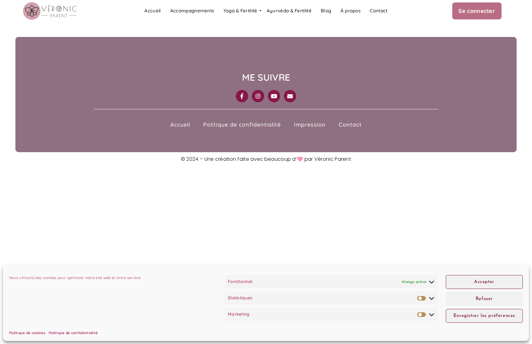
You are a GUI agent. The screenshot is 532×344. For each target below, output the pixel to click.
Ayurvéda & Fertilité (289, 11)
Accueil (152, 11)
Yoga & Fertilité (240, 11)
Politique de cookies (27, 332)
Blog (326, 11)
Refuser (484, 299)
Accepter (484, 282)
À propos (351, 11)
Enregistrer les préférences (484, 316)
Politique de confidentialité (73, 332)
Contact (378, 11)
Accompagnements (192, 11)
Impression (310, 124)
